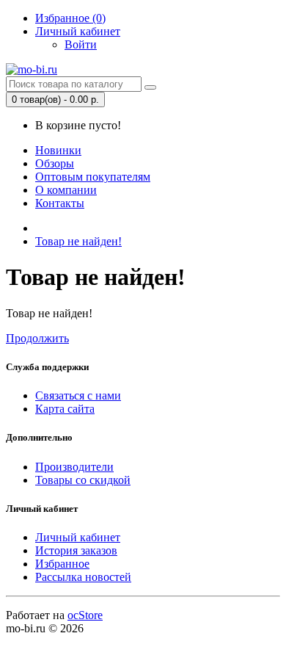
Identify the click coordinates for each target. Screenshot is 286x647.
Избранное (62, 563)
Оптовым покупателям (92, 176)
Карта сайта (65, 408)
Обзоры (54, 163)
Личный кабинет (77, 537)
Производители (74, 466)
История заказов (76, 550)
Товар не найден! (78, 241)
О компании (66, 190)
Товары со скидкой (83, 480)
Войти (81, 44)
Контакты (59, 203)
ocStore (85, 615)
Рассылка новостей (83, 577)
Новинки (58, 150)
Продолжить (37, 338)
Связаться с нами (78, 395)
